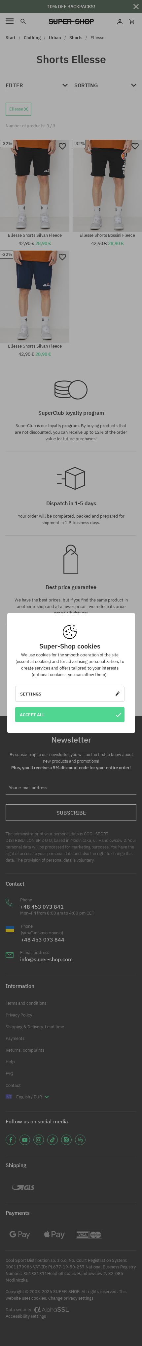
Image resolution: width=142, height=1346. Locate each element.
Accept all (32, 715)
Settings (30, 694)
